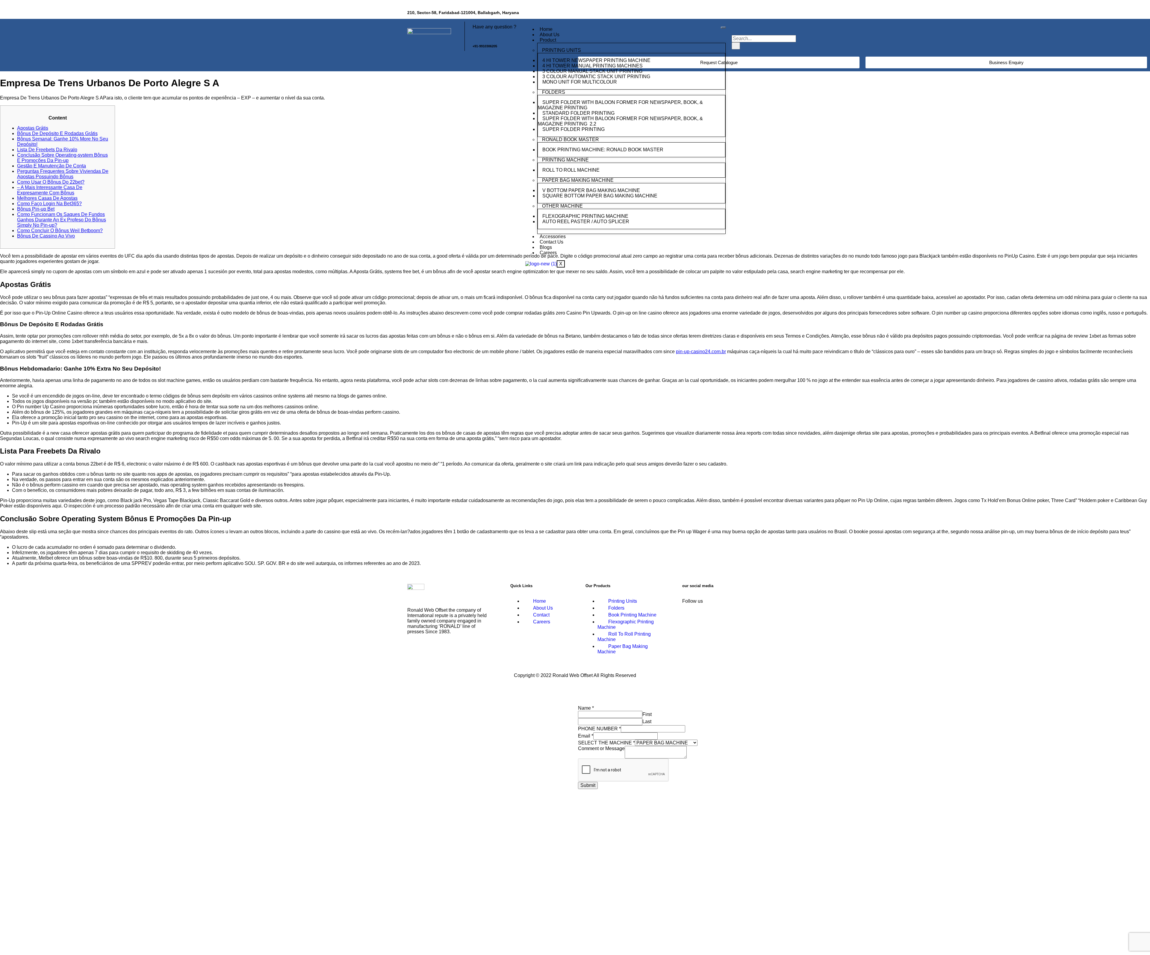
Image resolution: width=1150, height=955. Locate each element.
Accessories (553, 236)
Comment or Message (601, 748)
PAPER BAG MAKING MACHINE (578, 180)
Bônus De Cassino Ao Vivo (46, 235)
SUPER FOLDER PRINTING (574, 129)
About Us (549, 34)
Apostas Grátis (32, 128)
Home (546, 29)
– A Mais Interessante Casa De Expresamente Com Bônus (49, 190)
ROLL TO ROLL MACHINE (571, 170)
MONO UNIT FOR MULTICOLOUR (579, 81)
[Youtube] (735, 13)
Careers (548, 252)
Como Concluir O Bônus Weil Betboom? (60, 230)
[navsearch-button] (735, 28)
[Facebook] (699, 13)
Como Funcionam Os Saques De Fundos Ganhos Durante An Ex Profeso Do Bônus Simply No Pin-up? (61, 220)
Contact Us (551, 241)
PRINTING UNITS (561, 50)
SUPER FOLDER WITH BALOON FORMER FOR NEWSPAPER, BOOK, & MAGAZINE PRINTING (620, 105)
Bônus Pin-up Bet (36, 208)
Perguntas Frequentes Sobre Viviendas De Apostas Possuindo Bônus (62, 174)
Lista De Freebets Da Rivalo (47, 149)
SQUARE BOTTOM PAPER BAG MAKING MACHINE (600, 195)
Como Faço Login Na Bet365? (49, 203)
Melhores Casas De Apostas (47, 198)
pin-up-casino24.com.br (701, 351)
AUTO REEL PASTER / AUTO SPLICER (585, 221)
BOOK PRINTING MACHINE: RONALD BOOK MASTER (602, 149)
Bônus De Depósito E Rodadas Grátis (57, 133)
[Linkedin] (717, 13)
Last (646, 721)
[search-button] (736, 45)
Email (585, 735)
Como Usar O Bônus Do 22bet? (50, 182)
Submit (587, 785)
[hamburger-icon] (723, 27)
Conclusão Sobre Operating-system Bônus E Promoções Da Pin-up (62, 157)
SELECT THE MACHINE (606, 742)
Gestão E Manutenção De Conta (51, 165)
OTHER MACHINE (562, 205)
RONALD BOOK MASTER (570, 139)
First (647, 714)
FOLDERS (553, 92)
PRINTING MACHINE (565, 159)
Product (548, 40)
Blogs (546, 247)
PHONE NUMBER (599, 728)
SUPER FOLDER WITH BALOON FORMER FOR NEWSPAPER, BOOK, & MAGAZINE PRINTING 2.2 (620, 121)
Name (586, 708)
